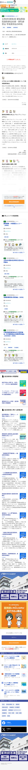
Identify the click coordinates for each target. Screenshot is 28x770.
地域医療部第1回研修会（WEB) (13, 297)
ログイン (13, 6)
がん (5, 347)
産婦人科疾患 (6, 273)
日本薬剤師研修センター (12, 16)
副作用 (4, 716)
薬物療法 (4, 713)
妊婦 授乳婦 (15, 27)
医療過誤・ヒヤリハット (15, 710)
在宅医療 (6, 308)
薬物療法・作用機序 (14, 707)
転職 (8, 716)
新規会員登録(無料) (14, 201)
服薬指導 (4, 710)
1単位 (4, 27)
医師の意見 (5, 707)
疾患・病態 (18, 713)
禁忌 (3, 704)
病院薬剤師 (9, 27)
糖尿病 (17, 704)
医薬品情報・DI (10, 704)
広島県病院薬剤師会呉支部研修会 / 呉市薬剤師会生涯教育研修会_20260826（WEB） (14, 334)
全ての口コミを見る (18, 252)
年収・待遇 (11, 713)
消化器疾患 (16, 347)
